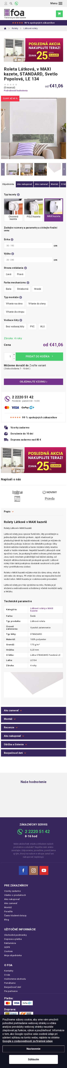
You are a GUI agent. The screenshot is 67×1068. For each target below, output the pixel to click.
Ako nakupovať (24, 184)
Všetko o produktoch (15, 895)
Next (64, 169)
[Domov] (5, 28)
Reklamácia (10, 943)
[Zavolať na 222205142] (16, 3)
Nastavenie (33, 1048)
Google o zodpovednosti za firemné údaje (27, 1041)
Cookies (8, 951)
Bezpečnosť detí (13, 752)
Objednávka (8, 184)
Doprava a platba (13, 939)
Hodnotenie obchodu (15, 979)
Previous (3, 169)
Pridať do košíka (39, 356)
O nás (7, 975)
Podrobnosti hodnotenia (15, 90)
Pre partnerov (11, 991)
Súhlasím (33, 1059)
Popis (7, 511)
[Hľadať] (10, 3)
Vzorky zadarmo (12, 891)
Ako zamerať (41, 184)
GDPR (7, 947)
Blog (6, 919)
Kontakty (8, 971)
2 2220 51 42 (23, 397)
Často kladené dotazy (15, 915)
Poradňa (8, 911)
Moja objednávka (13, 955)
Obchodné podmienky (15, 935)
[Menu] (56, 3)
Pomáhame (9, 983)
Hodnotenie (33, 727)
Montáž (54, 184)
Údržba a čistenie (14, 744)
